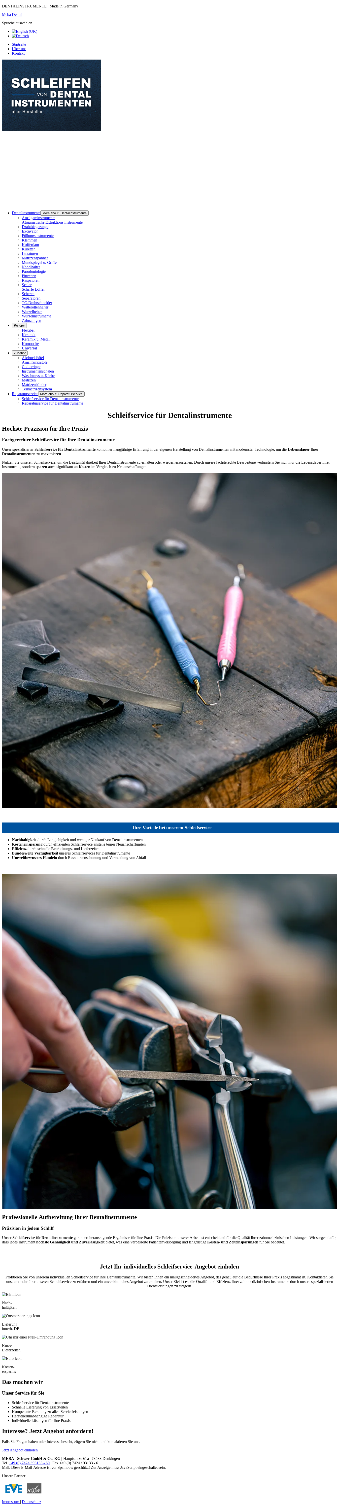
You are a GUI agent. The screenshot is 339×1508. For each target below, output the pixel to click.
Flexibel (28, 330)
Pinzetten (29, 276)
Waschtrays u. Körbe (38, 376)
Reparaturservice (25, 394)
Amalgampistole (34, 362)
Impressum (11, 1502)
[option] (24, 31)
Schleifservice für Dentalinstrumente (50, 399)
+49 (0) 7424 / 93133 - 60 (29, 1463)
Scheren (28, 294)
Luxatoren (30, 253)
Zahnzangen (31, 320)
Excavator (30, 231)
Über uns (19, 49)
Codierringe (31, 367)
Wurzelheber (32, 311)
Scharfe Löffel (33, 289)
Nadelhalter (31, 267)
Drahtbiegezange (35, 227)
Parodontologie (34, 271)
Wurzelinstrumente (36, 316)
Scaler (27, 285)
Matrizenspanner (35, 258)
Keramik (28, 335)
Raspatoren (30, 280)
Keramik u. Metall (36, 339)
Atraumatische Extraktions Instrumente (52, 222)
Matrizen (29, 380)
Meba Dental (12, 14)
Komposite (30, 344)
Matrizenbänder (34, 384)
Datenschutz (31, 1502)
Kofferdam (30, 244)
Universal (29, 348)
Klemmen (29, 240)
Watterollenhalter (35, 307)
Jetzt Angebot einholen (20, 1450)
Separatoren (31, 298)
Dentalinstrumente (26, 213)
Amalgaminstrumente (38, 218)
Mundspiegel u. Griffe (39, 262)
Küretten (28, 249)
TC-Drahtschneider (37, 303)
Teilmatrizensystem (37, 389)
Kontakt (18, 53)
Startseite (19, 44)
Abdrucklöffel (33, 358)
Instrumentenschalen (38, 371)
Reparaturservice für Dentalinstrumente (52, 403)
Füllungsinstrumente (38, 236)
